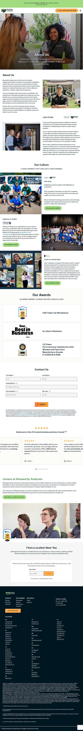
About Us (18, 602)
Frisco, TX (59, 627)
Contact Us (18, 606)
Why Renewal (19, 600)
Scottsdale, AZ (8, 640)
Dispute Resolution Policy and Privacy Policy (26, 415)
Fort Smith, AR (8, 623)
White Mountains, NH (36, 640)
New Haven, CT (8, 673)
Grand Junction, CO (9, 664)
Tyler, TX (59, 637)
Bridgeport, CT (8, 669)
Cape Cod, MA (35, 628)
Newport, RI (34, 674)
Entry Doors (8, 602)
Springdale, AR (8, 627)
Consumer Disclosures (56, 415)
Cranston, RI (34, 672)
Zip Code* (45, 391)
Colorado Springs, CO (10, 656)
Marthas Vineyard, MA (37, 630)
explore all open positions (14, 497)
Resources (29, 602)
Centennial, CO (8, 654)
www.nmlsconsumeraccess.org (15, 699)
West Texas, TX (60, 639)
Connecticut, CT (9, 671)
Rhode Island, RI (35, 676)
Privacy (36, 728)
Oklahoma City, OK (36, 656)
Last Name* (46, 375)
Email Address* (10, 383)
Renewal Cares (19, 604)
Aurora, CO (7, 649)
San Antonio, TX (60, 635)
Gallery (28, 600)
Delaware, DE (8, 678)
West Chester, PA (36, 667)
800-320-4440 (22, 412)
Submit (43, 404)
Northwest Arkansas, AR (11, 625)
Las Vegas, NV (35, 650)
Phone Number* (11, 391)
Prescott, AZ (8, 638)
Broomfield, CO (8, 652)
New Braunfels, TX (61, 631)
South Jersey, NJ (35, 645)
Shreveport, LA (35, 623)
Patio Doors (8, 604)
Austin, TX (59, 621)
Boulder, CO (8, 651)
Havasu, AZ (7, 634)
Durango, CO (8, 660)
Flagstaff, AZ (8, 632)
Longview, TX (60, 629)
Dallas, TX (59, 623)
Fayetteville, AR (8, 621)
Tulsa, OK (34, 658)
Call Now (67, 10)
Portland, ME (34, 635)
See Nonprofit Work (11, 245)
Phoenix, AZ (8, 636)
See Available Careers (53, 208)
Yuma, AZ (7, 644)
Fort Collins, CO (8, 662)
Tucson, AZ (7, 642)
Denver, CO (7, 658)
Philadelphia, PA (35, 663)
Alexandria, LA (35, 621)
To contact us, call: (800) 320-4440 (41, 578)
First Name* (9, 375)
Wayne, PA (34, 665)
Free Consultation (13, 610)
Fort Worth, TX (60, 625)
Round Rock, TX (60, 633)
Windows (7, 600)
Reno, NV (34, 652)
